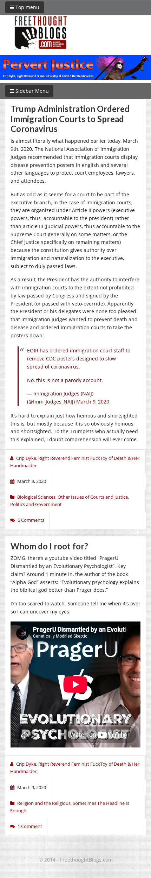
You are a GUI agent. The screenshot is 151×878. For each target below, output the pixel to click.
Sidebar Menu (31, 90)
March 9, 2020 (92, 401)
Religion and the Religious (44, 803)
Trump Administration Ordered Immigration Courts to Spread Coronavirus (70, 119)
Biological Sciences (36, 497)
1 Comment (30, 826)
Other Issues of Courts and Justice (93, 497)
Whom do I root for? (49, 546)
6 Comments (31, 520)
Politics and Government (36, 504)
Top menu (26, 7)
